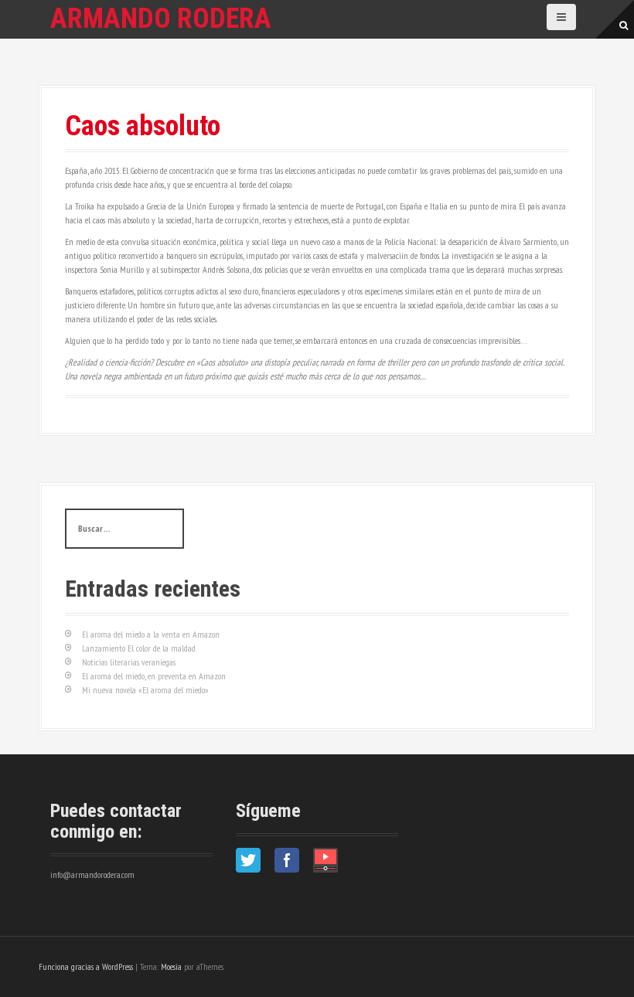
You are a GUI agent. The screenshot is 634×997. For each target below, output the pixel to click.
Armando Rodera (160, 18)
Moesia (171, 966)
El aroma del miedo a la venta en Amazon (151, 634)
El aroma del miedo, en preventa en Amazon (154, 676)
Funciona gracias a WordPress (86, 966)
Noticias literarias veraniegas (129, 662)
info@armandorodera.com (92, 874)
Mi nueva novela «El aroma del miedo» (145, 690)
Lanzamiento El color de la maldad (139, 648)
